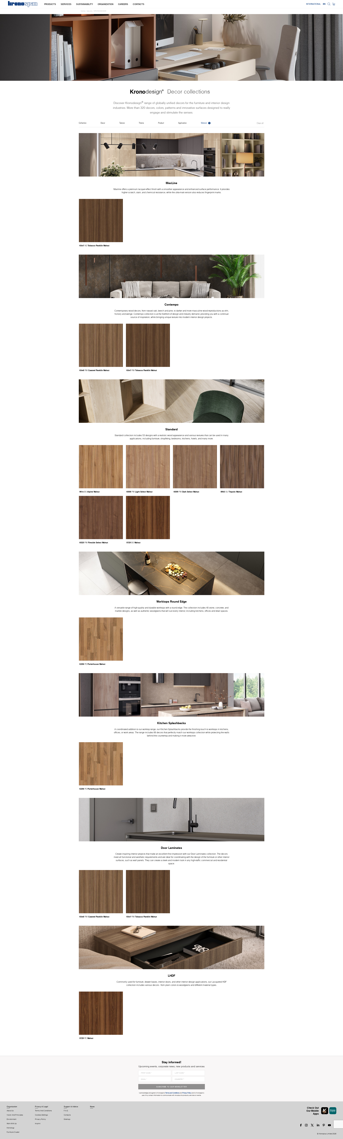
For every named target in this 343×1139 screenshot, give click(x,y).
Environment (11, 1119)
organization (105, 4)
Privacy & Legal (41, 1106)
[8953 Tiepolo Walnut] (242, 466)
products (50, 4)
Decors (89, 11)
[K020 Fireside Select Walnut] (101, 517)
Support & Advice (71, 1106)
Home (83, 11)
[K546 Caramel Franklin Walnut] (101, 345)
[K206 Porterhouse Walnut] (101, 639)
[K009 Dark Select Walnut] (195, 466)
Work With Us (12, 1124)
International (313, 4)
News (92, 1106)
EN (324, 4)
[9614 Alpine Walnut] (101, 466)
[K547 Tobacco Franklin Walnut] (101, 220)
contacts (138, 4)
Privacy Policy (40, 1119)
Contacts (67, 1115)
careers (123, 4)
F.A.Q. (66, 1111)
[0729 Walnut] (148, 517)
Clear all (260, 123)
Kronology (10, 1128)
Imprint (37, 1124)
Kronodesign (100, 11)
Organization (12, 1106)
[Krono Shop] (333, 4)
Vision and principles (15, 1115)
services (66, 4)
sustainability (84, 4)
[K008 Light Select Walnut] (148, 466)
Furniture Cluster (13, 1132)
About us (10, 1111)
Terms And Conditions (43, 1111)
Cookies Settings (41, 1115)
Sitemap (67, 1119)
